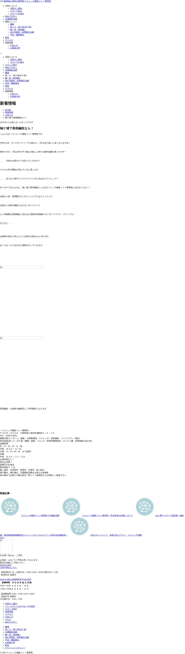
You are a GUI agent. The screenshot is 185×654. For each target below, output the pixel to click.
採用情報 (9, 612)
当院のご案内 (16, 8)
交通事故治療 (11, 19)
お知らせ (14, 45)
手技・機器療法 (17, 35)
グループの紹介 (17, 14)
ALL (2, 538)
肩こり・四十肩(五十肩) (20, 27)
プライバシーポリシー (15, 648)
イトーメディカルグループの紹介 (20, 606)
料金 (7, 37)
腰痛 (12, 24)
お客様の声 (15, 48)
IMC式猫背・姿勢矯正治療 (22, 32)
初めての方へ (11, 16)
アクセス (9, 40)
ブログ (8, 619)
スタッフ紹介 (16, 11)
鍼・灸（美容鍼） (18, 30)
